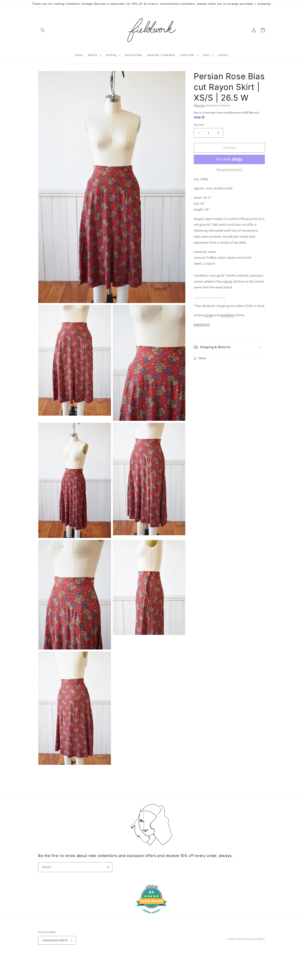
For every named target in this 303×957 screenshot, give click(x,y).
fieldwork (239, 939)
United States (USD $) (55, 940)
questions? (202, 324)
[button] (42, 30)
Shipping (199, 105)
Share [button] (202, 358)
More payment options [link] (229, 169)
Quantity (199, 124)
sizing (208, 315)
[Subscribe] (107, 867)
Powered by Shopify (255, 939)
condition (227, 315)
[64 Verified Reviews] (151, 915)
